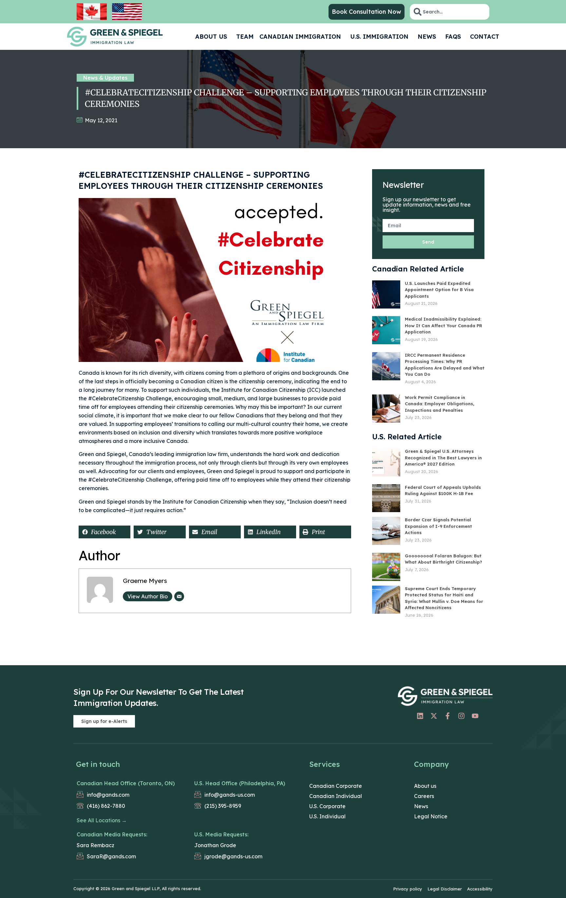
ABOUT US (211, 36)
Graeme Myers (145, 581)
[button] (104, 532)
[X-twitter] (434, 716)
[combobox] (449, 12)
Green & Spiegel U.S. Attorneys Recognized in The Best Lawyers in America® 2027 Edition (443, 458)
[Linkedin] (420, 716)
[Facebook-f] (447, 716)
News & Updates (105, 77)
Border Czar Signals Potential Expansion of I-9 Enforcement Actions (438, 526)
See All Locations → (102, 820)
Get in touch (98, 764)
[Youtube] (475, 716)
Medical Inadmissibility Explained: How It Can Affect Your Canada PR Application (443, 325)
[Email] (179, 596)
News (427, 36)
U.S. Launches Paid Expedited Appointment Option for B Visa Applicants (439, 290)
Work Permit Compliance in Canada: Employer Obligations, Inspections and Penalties (439, 404)
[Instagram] (461, 716)
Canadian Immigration (300, 36)
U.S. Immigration (379, 36)
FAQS (453, 36)
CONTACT (484, 36)
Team (245, 36)
